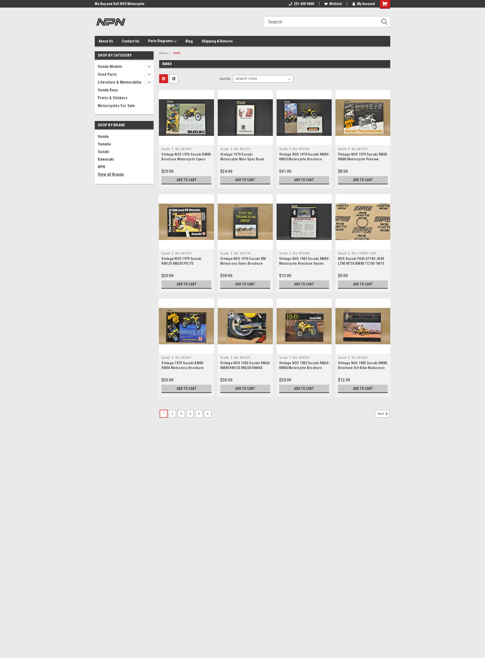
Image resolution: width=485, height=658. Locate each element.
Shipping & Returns (217, 41)
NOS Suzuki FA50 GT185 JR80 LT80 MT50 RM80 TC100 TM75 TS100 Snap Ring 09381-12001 (361, 263)
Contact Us (130, 41)
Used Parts (107, 74)
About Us (106, 41)
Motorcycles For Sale (116, 105)
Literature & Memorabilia (119, 82)
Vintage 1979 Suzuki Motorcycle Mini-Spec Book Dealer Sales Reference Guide (244, 159)
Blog (189, 41)
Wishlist (335, 4)
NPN (101, 166)
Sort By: (225, 79)
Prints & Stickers (112, 97)
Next (381, 414)
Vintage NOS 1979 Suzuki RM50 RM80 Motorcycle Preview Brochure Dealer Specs (362, 159)
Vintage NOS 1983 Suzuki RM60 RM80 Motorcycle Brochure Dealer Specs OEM (303, 368)
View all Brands (111, 174)
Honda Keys (108, 90)
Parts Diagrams (160, 41)
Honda (103, 136)
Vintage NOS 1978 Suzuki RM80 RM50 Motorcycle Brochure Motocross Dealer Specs (303, 159)
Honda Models (110, 66)
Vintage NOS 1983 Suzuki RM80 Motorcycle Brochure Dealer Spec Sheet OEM (303, 263)
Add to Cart (187, 180)
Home (163, 53)
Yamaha (104, 144)
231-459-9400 (304, 4)
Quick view (186, 141)
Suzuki (103, 151)
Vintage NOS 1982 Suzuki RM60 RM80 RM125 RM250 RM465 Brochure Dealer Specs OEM (245, 368)
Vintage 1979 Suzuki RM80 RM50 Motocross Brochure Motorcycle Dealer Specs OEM (185, 368)
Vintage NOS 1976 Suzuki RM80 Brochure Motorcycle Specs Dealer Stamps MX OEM (186, 159)
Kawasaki (106, 159)
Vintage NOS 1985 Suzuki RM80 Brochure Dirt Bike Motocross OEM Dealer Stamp (362, 368)
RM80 (176, 53)
